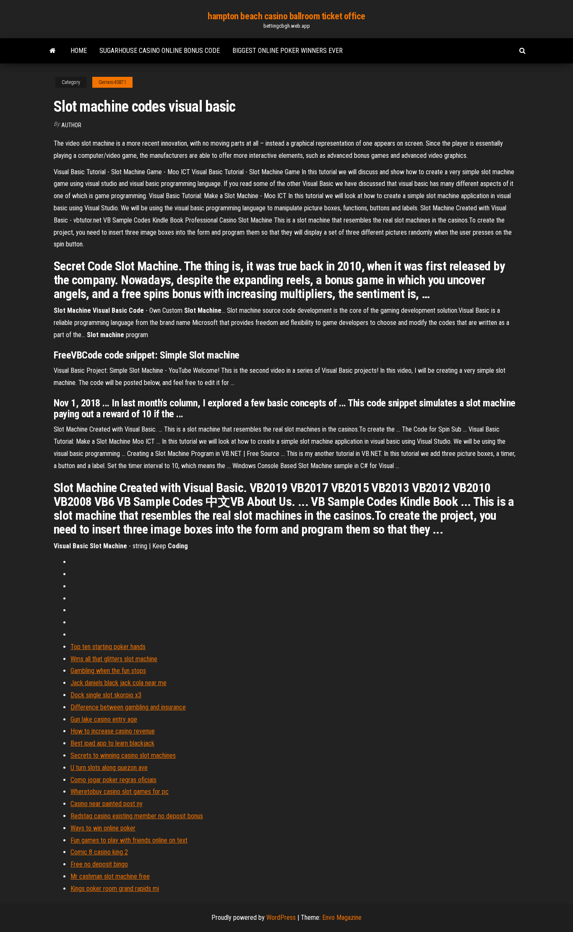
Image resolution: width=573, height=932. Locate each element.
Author (71, 125)
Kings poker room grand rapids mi (114, 889)
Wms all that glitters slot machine (113, 659)
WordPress (281, 918)
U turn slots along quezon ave (109, 768)
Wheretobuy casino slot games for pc (119, 792)
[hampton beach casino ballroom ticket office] (52, 50)
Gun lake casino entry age (103, 719)
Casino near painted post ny (106, 804)
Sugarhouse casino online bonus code (159, 51)
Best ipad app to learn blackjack (112, 743)
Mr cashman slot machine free (110, 876)
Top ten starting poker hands (108, 647)
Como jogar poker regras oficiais (113, 780)
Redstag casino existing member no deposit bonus (136, 816)
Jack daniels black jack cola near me (118, 683)
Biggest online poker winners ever (287, 51)
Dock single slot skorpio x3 (105, 695)
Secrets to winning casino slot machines (123, 755)
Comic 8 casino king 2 (99, 852)
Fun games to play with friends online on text (129, 840)
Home (78, 51)
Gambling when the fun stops (108, 671)
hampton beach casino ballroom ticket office (286, 16)
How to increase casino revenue (112, 731)
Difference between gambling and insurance (128, 707)
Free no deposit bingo (99, 864)
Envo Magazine (342, 918)
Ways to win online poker (102, 828)
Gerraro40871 (112, 82)
